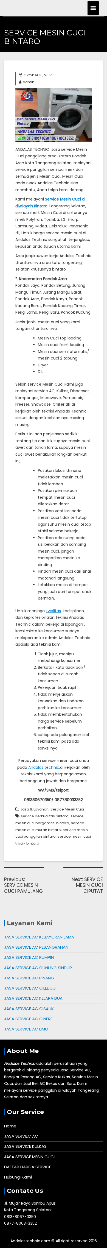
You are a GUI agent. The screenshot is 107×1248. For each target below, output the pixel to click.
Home (10, 1126)
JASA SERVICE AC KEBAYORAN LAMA (39, 937)
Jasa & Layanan (34, 809)
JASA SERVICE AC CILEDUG (30, 988)
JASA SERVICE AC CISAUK (29, 1009)
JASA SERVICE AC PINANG (29, 978)
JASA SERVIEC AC (21, 1136)
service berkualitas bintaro (45, 816)
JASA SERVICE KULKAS (25, 1146)
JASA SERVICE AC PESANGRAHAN (36, 947)
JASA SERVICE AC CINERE (28, 1019)
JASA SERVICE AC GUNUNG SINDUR (38, 968)
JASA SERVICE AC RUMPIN (29, 957)
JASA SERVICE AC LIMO (26, 1029)
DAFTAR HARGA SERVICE (27, 1167)
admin (28, 82)
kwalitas (53, 611)
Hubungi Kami (18, 1177)
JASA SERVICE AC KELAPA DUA (33, 998)
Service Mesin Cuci (67, 809)
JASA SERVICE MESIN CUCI (29, 1157)
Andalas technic (43, 767)
